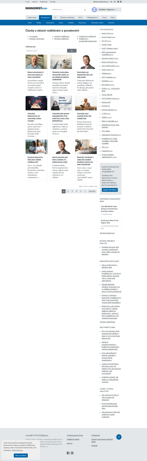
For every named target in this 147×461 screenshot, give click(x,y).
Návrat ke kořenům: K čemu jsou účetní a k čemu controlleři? (36, 74)
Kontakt (53, 2)
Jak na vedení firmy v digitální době (109, 266)
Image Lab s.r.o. (108, 33)
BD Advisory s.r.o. (108, 85)
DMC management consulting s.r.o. (109, 53)
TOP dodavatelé (106, 29)
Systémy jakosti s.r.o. (109, 110)
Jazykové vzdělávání (61, 36)
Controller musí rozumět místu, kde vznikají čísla (84, 115)
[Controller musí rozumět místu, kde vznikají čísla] (86, 103)
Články (39, 23)
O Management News (75, 435)
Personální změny (97, 23)
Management (45, 17)
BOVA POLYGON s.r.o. (110, 62)
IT (55, 17)
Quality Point (107, 45)
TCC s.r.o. (105, 147)
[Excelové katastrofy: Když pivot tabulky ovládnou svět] (36, 146)
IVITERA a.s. (43, 435)
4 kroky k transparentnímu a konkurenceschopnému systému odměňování (110, 345)
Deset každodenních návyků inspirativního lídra (110, 406)
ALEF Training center (110, 48)
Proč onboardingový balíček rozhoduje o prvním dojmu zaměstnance (109, 356)
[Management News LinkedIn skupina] (121, 1)
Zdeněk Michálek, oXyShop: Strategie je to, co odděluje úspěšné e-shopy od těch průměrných (111, 288)
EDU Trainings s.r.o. (109, 77)
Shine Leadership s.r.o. (110, 121)
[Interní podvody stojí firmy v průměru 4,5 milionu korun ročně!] (61, 146)
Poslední (92, 191)
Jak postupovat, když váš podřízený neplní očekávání (111, 414)
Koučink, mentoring (37, 39)
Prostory (111, 23)
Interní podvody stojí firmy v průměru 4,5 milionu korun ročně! (60, 159)
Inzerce (34, 2)
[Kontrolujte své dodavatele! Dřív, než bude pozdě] (86, 62)
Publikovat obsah (73, 439)
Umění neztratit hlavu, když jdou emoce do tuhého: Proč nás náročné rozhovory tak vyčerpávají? (111, 368)
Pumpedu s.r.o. (107, 151)
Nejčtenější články (107, 327)
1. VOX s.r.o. (106, 113)
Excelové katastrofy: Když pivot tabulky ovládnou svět (35, 159)
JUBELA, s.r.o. (107, 117)
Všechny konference (107, 233)
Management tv (92, 17)
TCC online (106, 131)
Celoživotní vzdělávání (87, 36)
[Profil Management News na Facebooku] (118, 1)
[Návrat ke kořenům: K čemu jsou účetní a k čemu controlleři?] (36, 62)
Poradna (71, 23)
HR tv (81, 17)
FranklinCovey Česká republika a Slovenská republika (110, 141)
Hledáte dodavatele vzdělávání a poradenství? (110, 169)
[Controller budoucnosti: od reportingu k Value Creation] (36, 103)
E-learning (34, 36)
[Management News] (36, 8)
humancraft (106, 102)
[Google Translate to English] (115, 1)
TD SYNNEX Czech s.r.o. (111, 98)
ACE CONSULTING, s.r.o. (111, 66)
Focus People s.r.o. (108, 37)
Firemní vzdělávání (61, 39)
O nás (27, 2)
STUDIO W (106, 106)
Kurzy (104, 17)
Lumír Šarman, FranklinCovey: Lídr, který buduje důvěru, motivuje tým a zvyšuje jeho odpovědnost (111, 276)
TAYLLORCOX (107, 95)
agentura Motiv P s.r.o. (110, 58)
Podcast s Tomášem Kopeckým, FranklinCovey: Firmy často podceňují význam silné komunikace (111, 299)
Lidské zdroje (32, 17)
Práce (113, 17)
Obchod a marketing (67, 17)
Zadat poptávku (109, 190)
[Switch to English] (111, 1)
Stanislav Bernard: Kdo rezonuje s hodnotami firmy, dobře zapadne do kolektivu (111, 250)
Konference (50, 23)
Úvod (29, 23)
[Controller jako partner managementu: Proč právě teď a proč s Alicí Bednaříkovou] (61, 103)
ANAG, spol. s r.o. (108, 70)
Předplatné (43, 2)
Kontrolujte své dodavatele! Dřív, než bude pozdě (85, 74)
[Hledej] (85, 9)
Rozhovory (82, 23)
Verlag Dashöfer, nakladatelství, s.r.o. (109, 156)
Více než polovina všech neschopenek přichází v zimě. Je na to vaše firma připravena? (111, 334)
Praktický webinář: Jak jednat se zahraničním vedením (110, 379)
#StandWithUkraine (102, 2)
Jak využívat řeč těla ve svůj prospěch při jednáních (110, 397)
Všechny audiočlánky (107, 322)
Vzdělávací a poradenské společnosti (88, 40)
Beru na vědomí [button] (21, 455)
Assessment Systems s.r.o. (111, 135)
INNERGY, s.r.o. (107, 81)
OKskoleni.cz (106, 73)
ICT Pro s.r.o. (106, 41)
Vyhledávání (31, 47)
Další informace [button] (17, 450)
